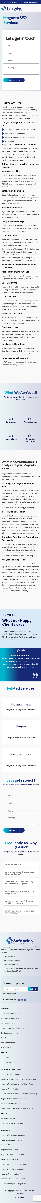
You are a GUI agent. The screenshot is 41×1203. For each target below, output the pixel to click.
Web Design (5, 1038)
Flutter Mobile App (8, 1118)
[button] (21, 864)
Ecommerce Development (11, 1013)
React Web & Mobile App (11, 1074)
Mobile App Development (11, 1018)
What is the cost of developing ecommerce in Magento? (19, 883)
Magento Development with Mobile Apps (17, 1084)
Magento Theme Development (13, 1179)
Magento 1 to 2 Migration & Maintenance (17, 1108)
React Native (6, 1062)
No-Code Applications (9, 1033)
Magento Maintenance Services (13, 1145)
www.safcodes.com (11, 964)
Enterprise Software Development (14, 1028)
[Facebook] (18, 1000)
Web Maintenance (8, 1043)
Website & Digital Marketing (12, 1103)
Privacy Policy (20, 1197)
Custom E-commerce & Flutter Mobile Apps (18, 1079)
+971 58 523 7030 (10, 2)
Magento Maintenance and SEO (13, 1098)
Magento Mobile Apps (9, 1150)
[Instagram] (22, 1000)
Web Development (8, 1023)
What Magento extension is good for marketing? (20, 912)
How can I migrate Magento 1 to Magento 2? (19, 892)
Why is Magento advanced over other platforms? (19, 873)
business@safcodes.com (14, 960)
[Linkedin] (25, 1000)
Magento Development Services (13, 1135)
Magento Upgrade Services (11, 1140)
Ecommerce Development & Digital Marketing (19, 1094)
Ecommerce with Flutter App (12, 1123)
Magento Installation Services (21, 737)
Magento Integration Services (12, 1154)
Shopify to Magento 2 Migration (13, 1183)
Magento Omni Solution (10, 1089)
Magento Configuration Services (21, 709)
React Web (5, 1058)
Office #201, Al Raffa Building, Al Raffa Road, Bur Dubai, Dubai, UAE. (21, 969)
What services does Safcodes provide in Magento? (19, 902)
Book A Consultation (32, 2)
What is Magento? (13, 864)
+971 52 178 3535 (10, 956)
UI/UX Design (6, 1047)
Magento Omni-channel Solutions (14, 1164)
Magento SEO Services (10, 1159)
